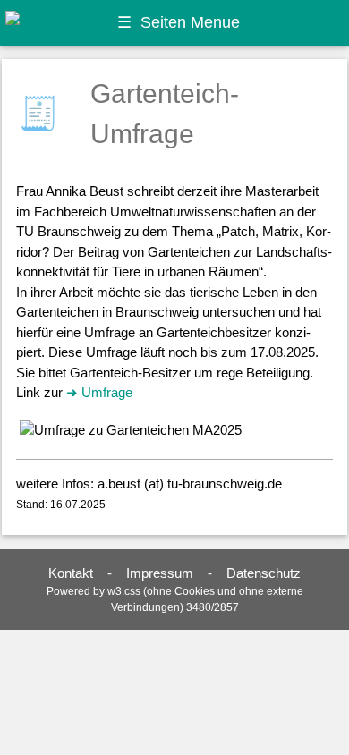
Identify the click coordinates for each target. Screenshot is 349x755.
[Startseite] (45, 21)
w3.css (123, 591)
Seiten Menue (178, 22)
